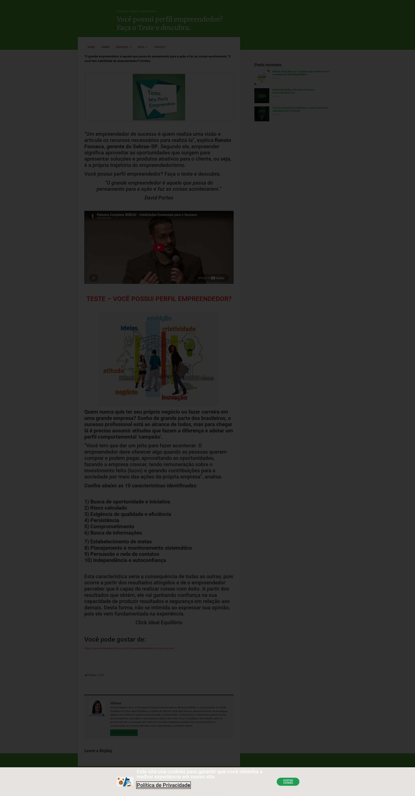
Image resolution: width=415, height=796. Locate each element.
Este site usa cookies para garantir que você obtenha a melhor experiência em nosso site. (199, 774)
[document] (207, 398)
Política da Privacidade (205, 793)
